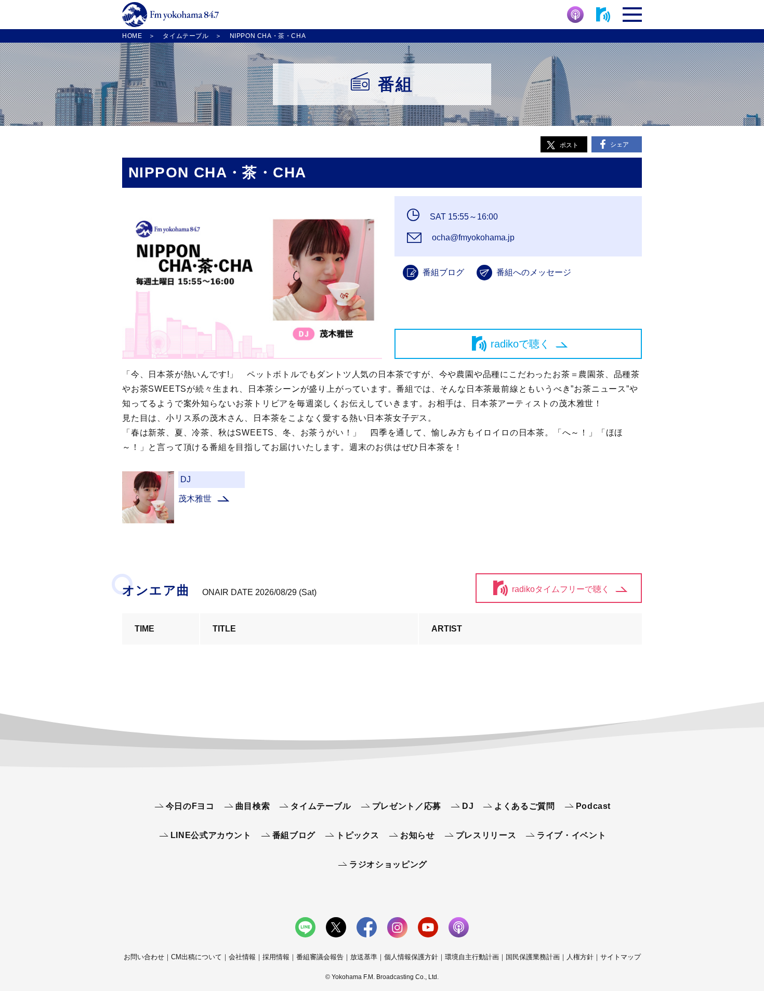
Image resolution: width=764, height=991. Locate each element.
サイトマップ (620, 957)
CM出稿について (196, 957)
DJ (467, 806)
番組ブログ (443, 272)
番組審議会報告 (320, 957)
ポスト (569, 145)
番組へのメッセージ (533, 272)
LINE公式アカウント (211, 835)
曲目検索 (252, 806)
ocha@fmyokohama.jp (472, 237)
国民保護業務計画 (533, 957)
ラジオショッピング (388, 864)
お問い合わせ (144, 957)
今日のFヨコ (190, 806)
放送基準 (363, 957)
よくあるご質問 (524, 806)
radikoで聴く (520, 344)
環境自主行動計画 (472, 957)
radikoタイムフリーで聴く (561, 589)
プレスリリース (486, 835)
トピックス (357, 835)
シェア (619, 144)
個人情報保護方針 (411, 957)
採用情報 (275, 957)
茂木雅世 (195, 498)
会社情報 (242, 957)
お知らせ (417, 835)
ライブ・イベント (571, 835)
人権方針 (580, 957)
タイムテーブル (321, 806)
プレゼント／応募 (406, 806)
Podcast (593, 806)
